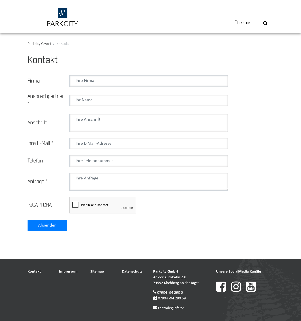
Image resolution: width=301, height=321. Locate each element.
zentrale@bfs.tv (171, 308)
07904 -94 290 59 (172, 298)
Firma (34, 81)
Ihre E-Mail (40, 143)
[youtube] (253, 291)
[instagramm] (238, 291)
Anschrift (37, 122)
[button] (265, 16)
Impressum (68, 271)
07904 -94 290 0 (170, 293)
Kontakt (34, 271)
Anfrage (37, 181)
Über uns (243, 23)
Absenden (47, 225)
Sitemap (97, 271)
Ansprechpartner (46, 100)
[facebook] (223, 291)
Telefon (35, 161)
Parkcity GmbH (39, 44)
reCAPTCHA (40, 205)
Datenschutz (132, 271)
